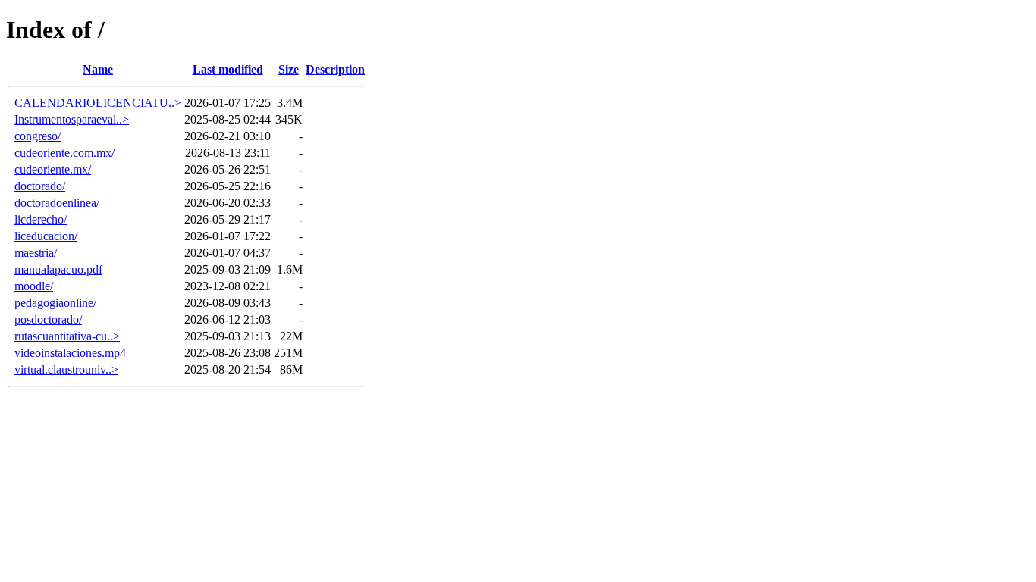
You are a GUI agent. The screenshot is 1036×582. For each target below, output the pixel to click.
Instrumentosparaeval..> (71, 119)
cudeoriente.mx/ (52, 169)
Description (335, 69)
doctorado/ (39, 186)
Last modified (228, 69)
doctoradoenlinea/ (56, 202)
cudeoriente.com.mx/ (64, 152)
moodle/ (33, 286)
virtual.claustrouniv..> (66, 369)
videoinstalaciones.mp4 (70, 352)
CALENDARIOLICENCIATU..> (97, 102)
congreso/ (37, 136)
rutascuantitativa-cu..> (67, 336)
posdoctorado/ (48, 319)
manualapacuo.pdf (58, 269)
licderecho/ (40, 219)
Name (98, 69)
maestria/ (35, 252)
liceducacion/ (45, 236)
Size (288, 69)
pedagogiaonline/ (55, 302)
